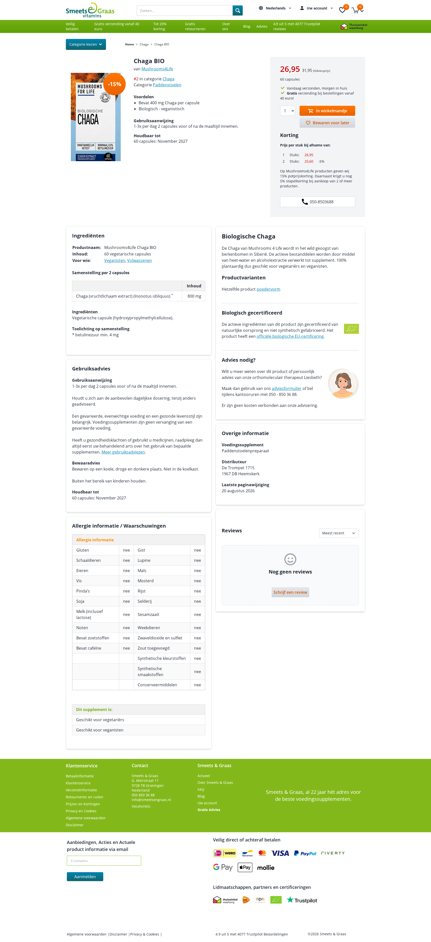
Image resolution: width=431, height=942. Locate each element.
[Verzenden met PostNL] (246, 900)
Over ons (226, 26)
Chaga (144, 44)
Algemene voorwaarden (86, 818)
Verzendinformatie (81, 790)
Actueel (204, 775)
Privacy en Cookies (81, 811)
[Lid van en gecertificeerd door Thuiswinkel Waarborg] (225, 900)
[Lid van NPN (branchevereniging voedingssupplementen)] (260, 900)
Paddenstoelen (167, 85)
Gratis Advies (209, 809)
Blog (246, 26)
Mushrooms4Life (157, 69)
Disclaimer (75, 825)
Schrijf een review (290, 592)
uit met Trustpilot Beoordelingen (252, 934)
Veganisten (114, 260)
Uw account (317, 8)
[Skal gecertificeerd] (276, 900)
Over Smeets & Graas (215, 782)
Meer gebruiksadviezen (123, 452)
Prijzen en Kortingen (83, 804)
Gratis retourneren (195, 26)
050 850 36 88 (143, 795)
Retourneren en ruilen (84, 797)
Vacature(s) (141, 806)
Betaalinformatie (80, 776)
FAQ (201, 789)
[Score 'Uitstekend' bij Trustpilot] (302, 900)
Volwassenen (139, 260)
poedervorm (268, 289)
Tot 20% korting (160, 26)
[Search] (238, 10)
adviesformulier (287, 388)
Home (129, 44)
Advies (261, 26)
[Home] (96, 9)
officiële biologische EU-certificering (290, 336)
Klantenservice (78, 783)
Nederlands (276, 8)
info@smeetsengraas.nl (151, 799)
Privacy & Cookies (145, 934)
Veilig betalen (72, 26)
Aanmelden (85, 876)
